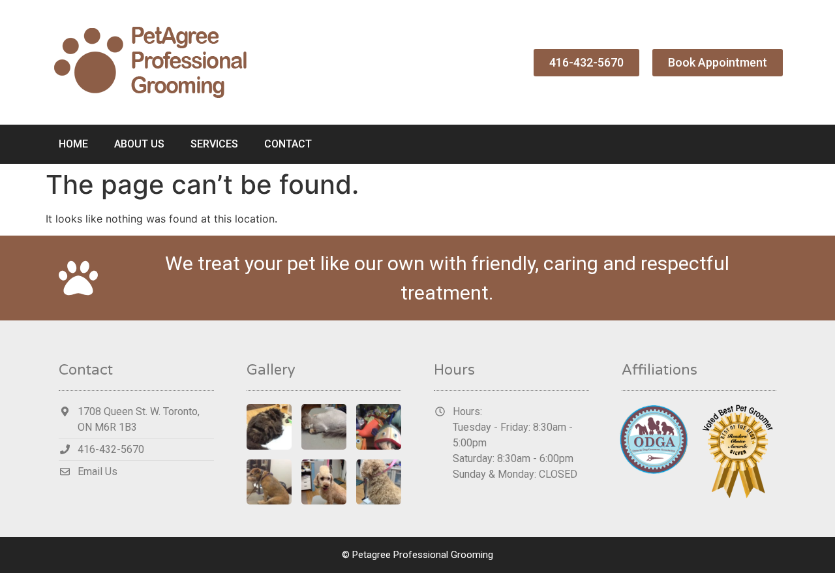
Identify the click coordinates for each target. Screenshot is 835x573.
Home (73, 144)
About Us (139, 144)
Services (214, 144)
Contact (288, 144)
